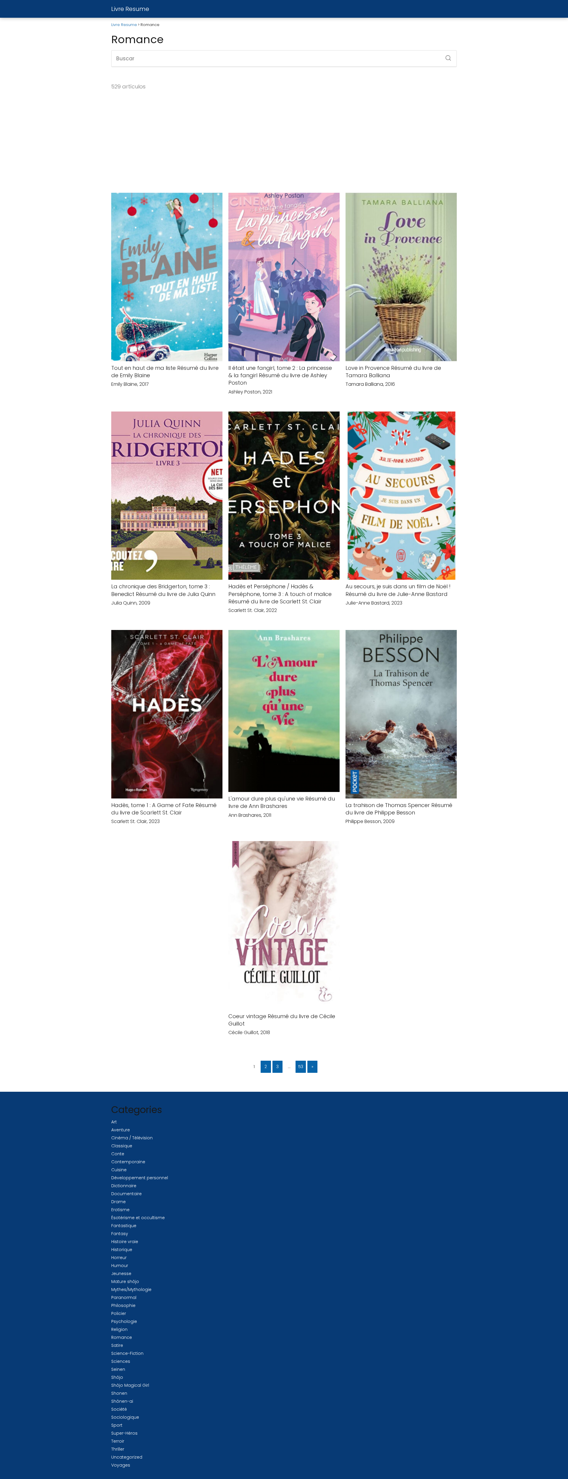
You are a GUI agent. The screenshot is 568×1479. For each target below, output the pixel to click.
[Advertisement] (284, 142)
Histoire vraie (124, 1242)
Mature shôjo (125, 1281)
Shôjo (117, 1377)
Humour (119, 1266)
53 (300, 1067)
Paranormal (123, 1297)
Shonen (119, 1393)
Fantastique (123, 1226)
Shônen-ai (122, 1401)
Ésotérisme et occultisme (138, 1218)
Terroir (117, 1441)
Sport (116, 1425)
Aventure (120, 1130)
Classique (121, 1146)
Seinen (118, 1369)
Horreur (119, 1258)
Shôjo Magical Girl (130, 1385)
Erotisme (120, 1210)
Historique (121, 1250)
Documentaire (126, 1194)
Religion (119, 1329)
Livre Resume (130, 9)
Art (114, 1122)
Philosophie (123, 1305)
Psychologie (124, 1321)
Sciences (120, 1361)
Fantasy (119, 1234)
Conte (117, 1154)
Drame (118, 1202)
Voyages (120, 1465)
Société (119, 1409)
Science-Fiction (127, 1353)
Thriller (117, 1449)
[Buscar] (446, 56)
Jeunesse (121, 1273)
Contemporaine (128, 1162)
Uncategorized (126, 1457)
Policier (118, 1313)
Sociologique (125, 1417)
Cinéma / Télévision (132, 1138)
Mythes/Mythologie (131, 1289)
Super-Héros (124, 1433)
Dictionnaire (123, 1186)
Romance (121, 1337)
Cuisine (119, 1170)
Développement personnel (139, 1178)
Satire (117, 1345)
